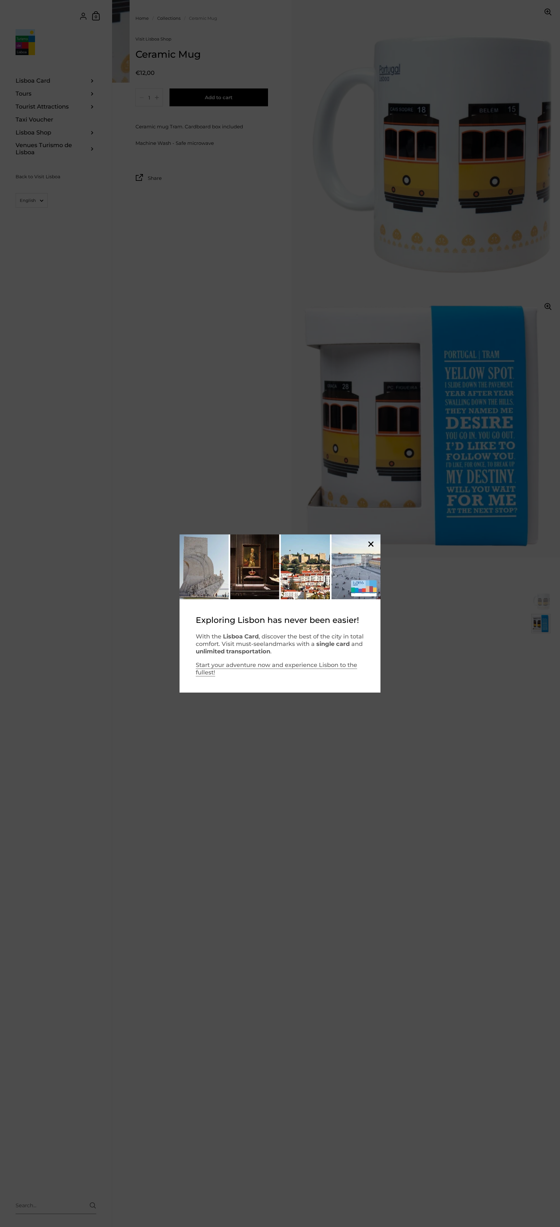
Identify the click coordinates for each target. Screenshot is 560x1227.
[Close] (370, 544)
